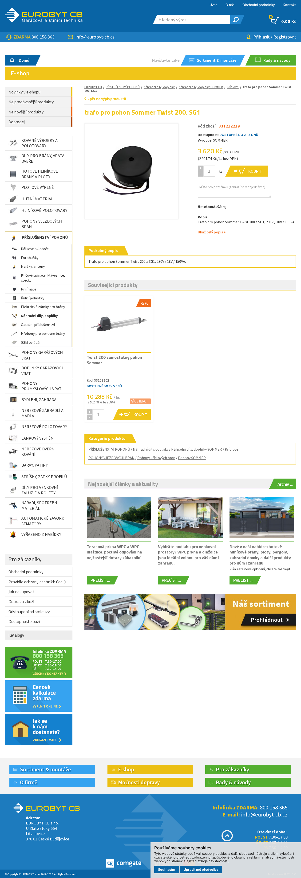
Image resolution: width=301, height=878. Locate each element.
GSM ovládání (31, 342)
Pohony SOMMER (192, 457)
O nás (230, 4)
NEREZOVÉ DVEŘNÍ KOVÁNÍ (38, 451)
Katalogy (16, 635)
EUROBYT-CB (93, 87)
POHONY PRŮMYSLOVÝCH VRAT (41, 386)
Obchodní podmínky (258, 4)
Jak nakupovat (21, 591)
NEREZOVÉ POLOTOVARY (44, 426)
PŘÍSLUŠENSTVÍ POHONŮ (45, 237)
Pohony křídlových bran (156, 457)
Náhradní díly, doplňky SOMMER (201, 87)
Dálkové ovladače (35, 248)
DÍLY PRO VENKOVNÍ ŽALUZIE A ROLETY (39, 490)
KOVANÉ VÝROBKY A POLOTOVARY (39, 143)
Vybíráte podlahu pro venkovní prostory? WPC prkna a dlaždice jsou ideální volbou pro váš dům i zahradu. (188, 554)
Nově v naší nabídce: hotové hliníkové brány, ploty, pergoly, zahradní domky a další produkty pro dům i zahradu (260, 554)
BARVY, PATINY (34, 465)
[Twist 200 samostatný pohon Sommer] (119, 324)
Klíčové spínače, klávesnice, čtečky (43, 277)
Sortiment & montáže (45, 769)
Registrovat (284, 37)
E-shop (126, 769)
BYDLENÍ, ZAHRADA (38, 399)
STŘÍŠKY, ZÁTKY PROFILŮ (44, 476)
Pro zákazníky (25, 559)
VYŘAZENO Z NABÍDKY (41, 534)
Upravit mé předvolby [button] (201, 869)
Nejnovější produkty (26, 112)
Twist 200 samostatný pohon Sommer (114, 360)
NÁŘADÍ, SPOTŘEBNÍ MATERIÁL (39, 505)
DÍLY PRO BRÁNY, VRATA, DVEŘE (43, 158)
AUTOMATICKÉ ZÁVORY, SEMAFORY (42, 520)
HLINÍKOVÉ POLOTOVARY (44, 210)
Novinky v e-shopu (24, 92)
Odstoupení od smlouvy (29, 611)
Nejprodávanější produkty (31, 101)
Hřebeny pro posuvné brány (43, 333)
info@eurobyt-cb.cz (95, 37)
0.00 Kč (283, 20)
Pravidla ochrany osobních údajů (37, 582)
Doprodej (16, 121)
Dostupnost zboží (24, 621)
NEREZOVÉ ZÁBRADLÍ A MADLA (42, 413)
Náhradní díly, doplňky (39, 315)
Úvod (214, 4)
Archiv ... (285, 484)
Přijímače (28, 289)
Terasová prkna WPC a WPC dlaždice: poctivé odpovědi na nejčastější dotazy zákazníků (114, 552)
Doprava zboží (21, 601)
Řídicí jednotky (32, 298)
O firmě (28, 782)
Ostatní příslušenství (38, 324)
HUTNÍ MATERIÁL (37, 198)
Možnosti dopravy (139, 782)
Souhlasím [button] (166, 869)
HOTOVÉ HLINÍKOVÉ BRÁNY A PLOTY (39, 173)
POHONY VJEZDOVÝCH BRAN (41, 223)
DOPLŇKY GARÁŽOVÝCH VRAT (42, 370)
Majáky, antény (33, 266)
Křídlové (231, 449)
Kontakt (289, 4)
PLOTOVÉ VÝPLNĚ (37, 187)
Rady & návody (233, 782)
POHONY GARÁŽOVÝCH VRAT (42, 355)
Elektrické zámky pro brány (43, 306)
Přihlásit (261, 37)
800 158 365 (43, 37)
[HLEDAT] (235, 19)
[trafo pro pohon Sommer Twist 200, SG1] (131, 170)
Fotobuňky (29, 257)
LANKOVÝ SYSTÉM (37, 438)
